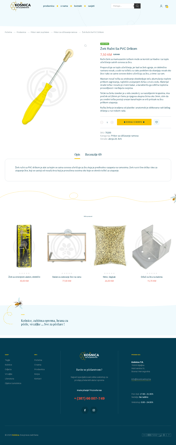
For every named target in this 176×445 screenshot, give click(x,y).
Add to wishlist (156, 122)
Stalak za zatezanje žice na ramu (66, 277)
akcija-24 (112, 138)
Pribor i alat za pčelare (40, 32)
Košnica (15, 435)
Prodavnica (21, 32)
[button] (85, 45)
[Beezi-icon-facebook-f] (85, 410)
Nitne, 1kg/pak (109, 277)
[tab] (78, 156)
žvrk (120, 138)
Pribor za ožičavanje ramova (65, 32)
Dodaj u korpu (134, 122)
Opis (77, 154)
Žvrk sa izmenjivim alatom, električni (24, 277)
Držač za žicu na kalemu (152, 277)
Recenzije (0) (93, 154)
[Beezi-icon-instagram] (94, 410)
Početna (8, 32)
